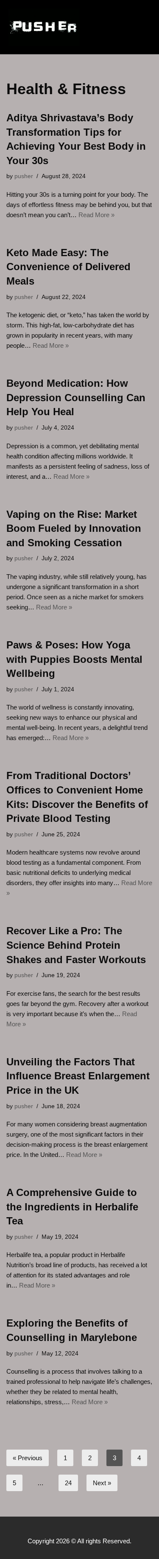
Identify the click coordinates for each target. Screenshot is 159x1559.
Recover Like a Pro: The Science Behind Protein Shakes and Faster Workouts (76, 945)
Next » (102, 1482)
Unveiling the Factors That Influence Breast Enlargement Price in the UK (78, 1076)
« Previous (27, 1457)
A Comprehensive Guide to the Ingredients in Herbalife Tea (72, 1207)
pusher (23, 176)
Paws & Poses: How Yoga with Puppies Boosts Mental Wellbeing (74, 659)
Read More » (96, 214)
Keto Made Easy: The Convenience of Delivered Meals (68, 267)
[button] (122, 27)
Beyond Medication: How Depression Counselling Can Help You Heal (75, 397)
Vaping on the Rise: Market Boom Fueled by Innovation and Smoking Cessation (73, 528)
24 (68, 1482)
